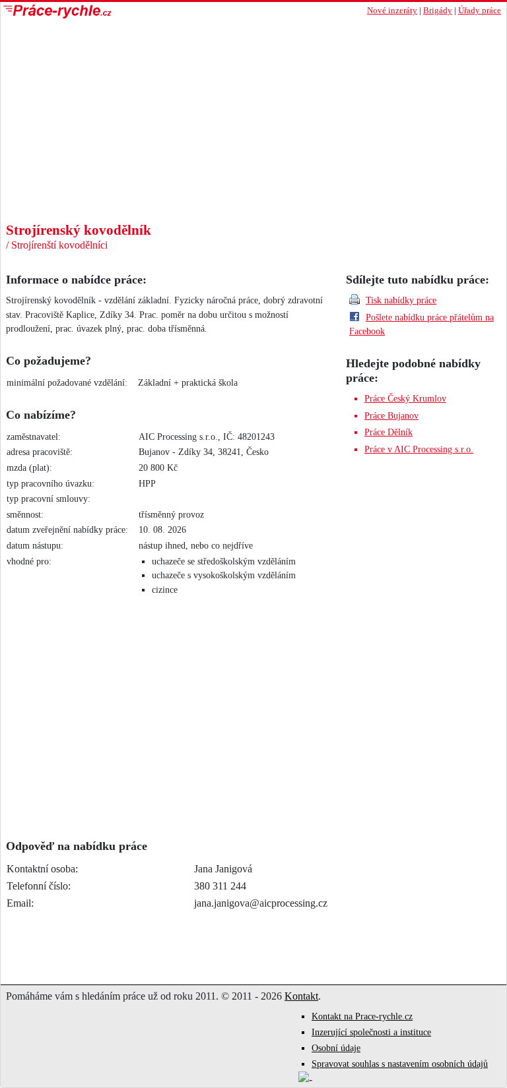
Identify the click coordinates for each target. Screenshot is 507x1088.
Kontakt (301, 996)
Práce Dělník (388, 432)
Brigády (437, 10)
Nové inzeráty (392, 10)
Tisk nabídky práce (401, 300)
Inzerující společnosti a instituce (371, 1032)
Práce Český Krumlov (405, 398)
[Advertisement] (253, 123)
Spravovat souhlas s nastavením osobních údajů (400, 1064)
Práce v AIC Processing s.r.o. (418, 449)
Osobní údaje (336, 1048)
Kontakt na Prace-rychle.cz (362, 1016)
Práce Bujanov (391, 415)
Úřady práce (479, 10)
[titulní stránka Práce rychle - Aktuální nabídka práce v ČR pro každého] (127, 11)
